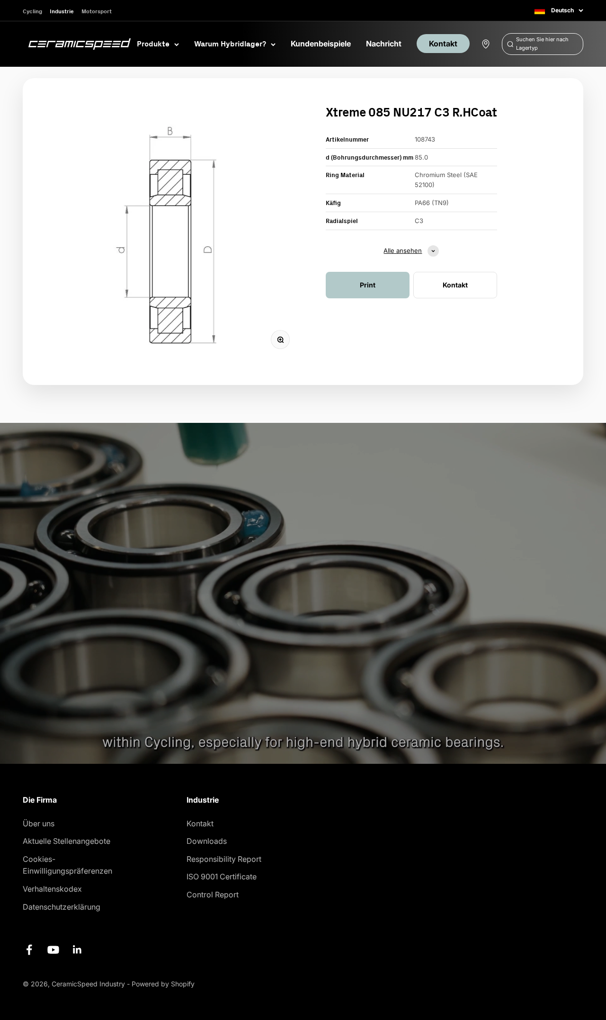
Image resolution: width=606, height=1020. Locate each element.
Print (367, 285)
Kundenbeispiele (321, 43)
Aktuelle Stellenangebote (66, 841)
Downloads (207, 841)
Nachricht (383, 43)
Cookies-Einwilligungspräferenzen (67, 865)
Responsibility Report (224, 859)
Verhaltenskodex (52, 889)
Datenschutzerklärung (61, 907)
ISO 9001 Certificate (222, 876)
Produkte (153, 43)
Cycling (32, 11)
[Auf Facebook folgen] (29, 949)
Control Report (213, 894)
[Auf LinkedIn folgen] (77, 949)
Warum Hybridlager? (230, 43)
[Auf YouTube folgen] (53, 949)
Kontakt (443, 43)
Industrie (62, 11)
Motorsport (96, 11)
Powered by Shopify (163, 984)
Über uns (38, 823)
